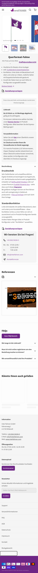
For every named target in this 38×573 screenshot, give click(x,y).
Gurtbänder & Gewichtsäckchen (18, 70)
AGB (3, 524)
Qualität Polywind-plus (22, 184)
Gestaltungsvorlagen (13, 91)
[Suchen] (29, 10)
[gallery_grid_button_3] (23, 40)
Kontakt (4, 542)
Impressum (6, 536)
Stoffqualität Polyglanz (19, 182)
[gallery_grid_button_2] (20, 40)
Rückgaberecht (7, 548)
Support (4, 505)
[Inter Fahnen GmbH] (18, 10)
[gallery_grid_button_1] (18, 40)
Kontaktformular (13, 259)
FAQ (3, 518)
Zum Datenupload (8, 468)
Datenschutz (6, 530)
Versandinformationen (10, 511)
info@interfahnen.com (15, 255)
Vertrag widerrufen (8, 553)
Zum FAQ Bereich (10, 336)
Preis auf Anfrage (17, 195)
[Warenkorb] (34, 10)
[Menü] (4, 10)
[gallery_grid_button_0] (15, 40)
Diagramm (18, 187)
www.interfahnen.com (13, 439)
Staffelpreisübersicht (27, 62)
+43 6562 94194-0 (13, 240)
